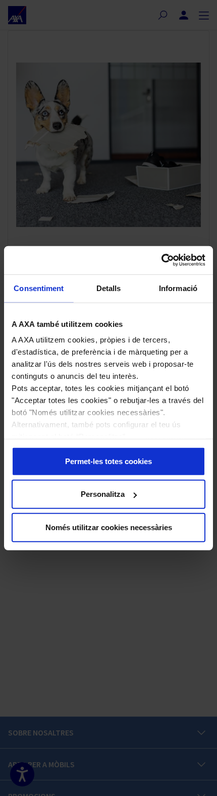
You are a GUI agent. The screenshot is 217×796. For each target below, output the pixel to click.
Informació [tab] (178, 287)
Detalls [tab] (108, 287)
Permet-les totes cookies (108, 461)
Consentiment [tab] (39, 287)
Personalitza (103, 494)
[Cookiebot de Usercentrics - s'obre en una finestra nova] (161, 260)
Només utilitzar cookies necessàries (108, 527)
